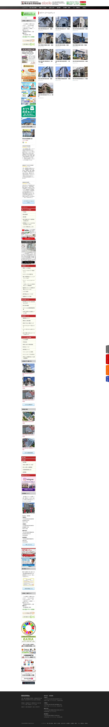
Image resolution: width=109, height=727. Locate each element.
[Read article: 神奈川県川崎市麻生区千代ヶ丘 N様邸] (45, 88)
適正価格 (24, 216)
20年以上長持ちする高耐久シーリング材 (29, 312)
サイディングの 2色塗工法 (28, 274)
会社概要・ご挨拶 (66, 7)
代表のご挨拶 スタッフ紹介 (28, 464)
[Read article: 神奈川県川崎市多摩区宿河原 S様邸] (80, 22)
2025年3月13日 (76, 46)
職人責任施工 (25, 214)
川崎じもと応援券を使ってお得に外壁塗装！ (29, 357)
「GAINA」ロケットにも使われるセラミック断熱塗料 (29, 285)
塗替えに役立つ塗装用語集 (28, 344)
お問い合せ (107, 379)
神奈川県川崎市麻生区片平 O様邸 (45, 28)
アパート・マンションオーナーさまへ (29, 281)
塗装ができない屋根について (28, 323)
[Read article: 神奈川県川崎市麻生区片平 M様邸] (63, 22)
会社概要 (24, 460)
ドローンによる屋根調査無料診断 (29, 309)
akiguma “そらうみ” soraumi (27, 165)
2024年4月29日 (58, 80)
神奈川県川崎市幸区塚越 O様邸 (62, 45)
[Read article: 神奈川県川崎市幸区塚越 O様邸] (63, 38)
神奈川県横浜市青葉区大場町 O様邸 (45, 45)
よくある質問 (25, 339)
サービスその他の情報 (26, 337)
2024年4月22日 (76, 80)
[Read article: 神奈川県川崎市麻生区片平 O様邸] (45, 22)
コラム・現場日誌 (76, 7)
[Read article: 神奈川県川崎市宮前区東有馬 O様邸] (80, 54)
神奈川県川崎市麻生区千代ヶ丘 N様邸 (45, 95)
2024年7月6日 (76, 62)
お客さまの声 (51, 7)
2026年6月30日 (58, 30)
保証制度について (26, 349)
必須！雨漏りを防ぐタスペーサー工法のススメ (29, 334)
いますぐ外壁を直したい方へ (28, 226)
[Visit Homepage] (31, 3)
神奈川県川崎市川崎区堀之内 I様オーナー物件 (45, 62)
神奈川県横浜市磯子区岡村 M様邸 (80, 45)
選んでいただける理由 (26, 209)
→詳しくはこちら (28, 544)
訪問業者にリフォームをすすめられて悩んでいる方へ (29, 224)
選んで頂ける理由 (33, 7)
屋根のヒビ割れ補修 (26, 320)
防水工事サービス (25, 299)
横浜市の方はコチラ (26, 475)
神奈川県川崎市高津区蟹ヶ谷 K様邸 (80, 78)
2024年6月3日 (41, 80)
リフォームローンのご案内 (28, 351)
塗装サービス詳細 (42, 7)
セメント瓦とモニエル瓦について (29, 330)
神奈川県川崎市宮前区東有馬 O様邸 (80, 61)
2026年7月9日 (41, 30)
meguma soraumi (25, 182)
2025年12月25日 (41, 46)
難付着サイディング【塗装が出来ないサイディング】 (29, 288)
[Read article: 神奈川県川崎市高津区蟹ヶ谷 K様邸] (80, 72)
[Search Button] (34, 18)
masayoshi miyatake (26, 145)
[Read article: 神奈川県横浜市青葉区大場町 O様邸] (45, 38)
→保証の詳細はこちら (28, 588)
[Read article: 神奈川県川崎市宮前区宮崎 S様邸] (45, 72)
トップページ (24, 7)
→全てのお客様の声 (28, 404)
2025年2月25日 (41, 64)
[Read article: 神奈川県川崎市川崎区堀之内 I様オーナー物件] (45, 54)
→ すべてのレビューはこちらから (28, 201)
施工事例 (58, 7)
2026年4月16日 (76, 30)
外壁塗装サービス (25, 266)
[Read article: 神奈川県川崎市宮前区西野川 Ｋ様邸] (63, 54)
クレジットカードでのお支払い (29, 354)
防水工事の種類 (26, 305)
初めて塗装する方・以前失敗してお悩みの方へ (29, 220)
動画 (107, 359)
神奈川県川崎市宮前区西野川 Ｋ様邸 (63, 62)
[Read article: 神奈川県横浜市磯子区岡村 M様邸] (80, 38)
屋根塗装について (26, 318)
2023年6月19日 (41, 97)
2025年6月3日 (58, 46)
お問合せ (84, 7)
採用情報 (24, 472)
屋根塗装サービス (25, 316)
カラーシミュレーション (107, 370)
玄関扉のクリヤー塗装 (27, 296)
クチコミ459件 (25, 140)
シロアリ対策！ (26, 291)
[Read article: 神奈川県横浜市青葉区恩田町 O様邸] (63, 72)
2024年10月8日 (58, 64)
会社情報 (24, 462)
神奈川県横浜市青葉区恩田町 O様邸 (63, 78)
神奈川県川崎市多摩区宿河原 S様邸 (80, 28)
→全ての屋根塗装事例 (28, 452)
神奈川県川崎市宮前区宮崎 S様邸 (45, 78)
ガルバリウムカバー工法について (29, 326)
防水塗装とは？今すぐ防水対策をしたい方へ (29, 302)
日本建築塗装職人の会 (27, 469)
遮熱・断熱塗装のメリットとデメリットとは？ (29, 277)
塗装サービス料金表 (26, 268)
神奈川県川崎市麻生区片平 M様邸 (63, 28)
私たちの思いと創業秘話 (27, 467)
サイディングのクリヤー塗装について (29, 271)
